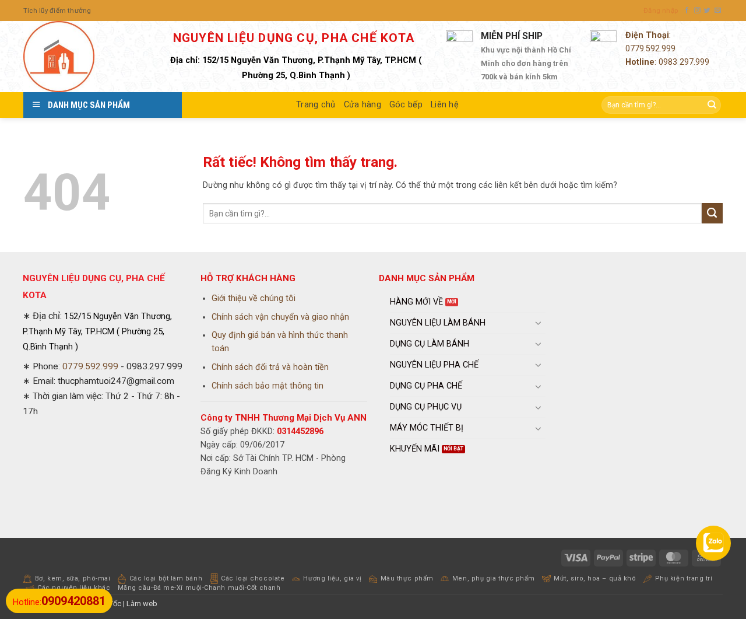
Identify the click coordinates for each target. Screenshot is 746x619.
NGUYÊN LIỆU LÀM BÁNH (437, 323)
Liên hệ (445, 105)
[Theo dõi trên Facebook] (687, 10)
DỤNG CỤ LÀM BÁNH (429, 344)
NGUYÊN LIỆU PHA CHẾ (434, 365)
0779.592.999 (650, 49)
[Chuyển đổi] (539, 322)
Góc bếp (406, 105)
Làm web (141, 603)
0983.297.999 (154, 366)
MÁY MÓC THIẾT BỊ (426, 428)
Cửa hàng (362, 105)
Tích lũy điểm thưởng (57, 10)
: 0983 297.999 (667, 62)
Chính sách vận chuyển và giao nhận (280, 317)
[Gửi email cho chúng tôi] (718, 10)
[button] (660, 10)
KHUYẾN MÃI (414, 449)
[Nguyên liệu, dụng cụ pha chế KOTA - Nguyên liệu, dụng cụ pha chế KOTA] (81, 56)
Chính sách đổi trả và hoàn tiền (270, 367)
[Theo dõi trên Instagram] (697, 10)
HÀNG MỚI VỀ (416, 302)
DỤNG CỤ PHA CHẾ (426, 386)
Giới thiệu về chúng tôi (253, 298)
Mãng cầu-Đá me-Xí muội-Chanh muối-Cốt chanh (199, 588)
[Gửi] (711, 105)
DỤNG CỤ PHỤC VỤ (426, 407)
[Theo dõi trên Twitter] (707, 10)
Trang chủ (316, 105)
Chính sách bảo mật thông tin (267, 386)
